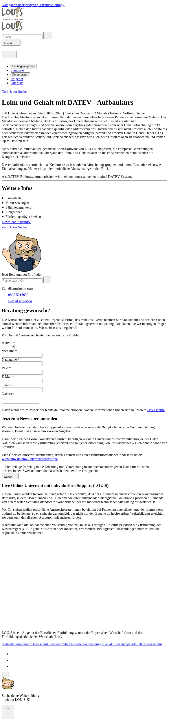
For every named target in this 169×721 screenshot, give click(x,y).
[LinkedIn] (13, 660)
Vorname (9, 351)
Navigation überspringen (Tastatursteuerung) (33, 5)
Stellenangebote (125, 644)
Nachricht (8, 394)
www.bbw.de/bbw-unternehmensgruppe (30, 459)
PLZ (6, 368)
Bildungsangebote (23, 66)
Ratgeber (17, 79)
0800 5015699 (18, 295)
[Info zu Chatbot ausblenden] (5, 674)
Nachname (10, 359)
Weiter (8, 477)
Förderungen (20, 74)
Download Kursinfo (16, 222)
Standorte (17, 70)
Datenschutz (40, 644)
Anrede (8, 343)
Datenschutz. (156, 410)
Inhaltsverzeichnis (149, 644)
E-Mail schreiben (20, 301)
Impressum (23, 644)
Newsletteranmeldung (86, 644)
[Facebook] (13, 654)
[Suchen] (9, 49)
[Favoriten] (4, 49)
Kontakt (108, 644)
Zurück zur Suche (15, 92)
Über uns (17, 83)
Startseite (8, 644)
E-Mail (8, 376)
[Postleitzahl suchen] (47, 280)
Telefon (7, 385)
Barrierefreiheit (60, 644)
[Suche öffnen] (47, 35)
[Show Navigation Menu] (9, 54)
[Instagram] (13, 666)
